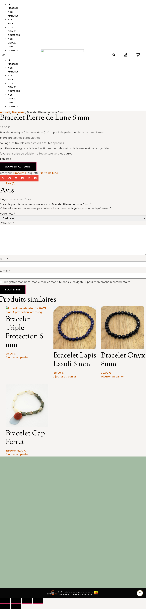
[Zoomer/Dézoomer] (5, 601)
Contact (13, 50)
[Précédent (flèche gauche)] (5, 606)
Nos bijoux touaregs (14, 31)
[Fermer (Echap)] (38, 601)
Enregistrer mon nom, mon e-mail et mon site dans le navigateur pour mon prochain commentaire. (67, 282)
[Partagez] (27, 601)
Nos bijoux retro (12, 43)
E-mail (5, 270)
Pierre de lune (49, 173)
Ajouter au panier (18, 166)
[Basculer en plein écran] (16, 601)
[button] (9, 54)
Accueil (5, 112)
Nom (4, 259)
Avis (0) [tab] (10, 183)
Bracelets (18, 112)
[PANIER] (138, 55)
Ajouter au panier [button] (17, 357)
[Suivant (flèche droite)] (16, 606)
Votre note (7, 213)
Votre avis (7, 223)
